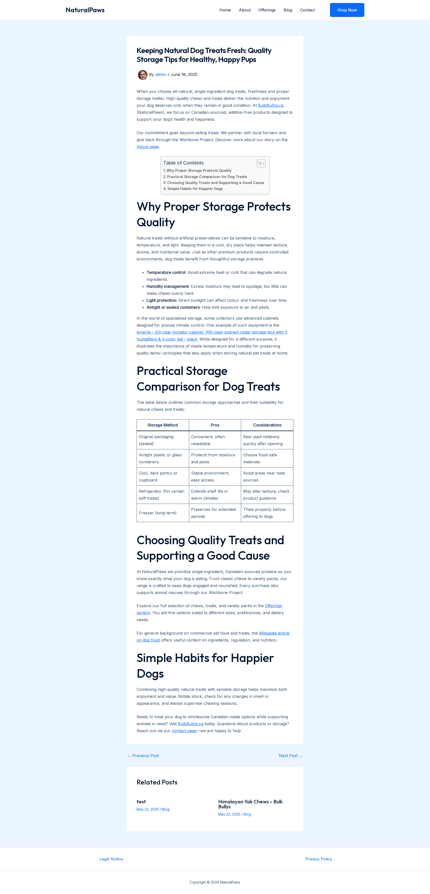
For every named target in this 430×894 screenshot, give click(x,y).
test (141, 801)
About (245, 9)
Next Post (291, 756)
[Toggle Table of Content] (258, 163)
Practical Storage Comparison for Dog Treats (207, 177)
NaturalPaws (85, 10)
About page (148, 146)
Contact (307, 9)
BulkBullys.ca (270, 105)
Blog (288, 9)
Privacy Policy (318, 858)
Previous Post (143, 756)
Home (225, 9)
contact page (184, 730)
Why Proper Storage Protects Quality (198, 170)
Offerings (267, 9)
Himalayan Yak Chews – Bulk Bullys (250, 804)
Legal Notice (111, 858)
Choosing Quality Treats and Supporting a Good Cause (215, 182)
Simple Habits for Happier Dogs (195, 188)
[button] (344, 10)
